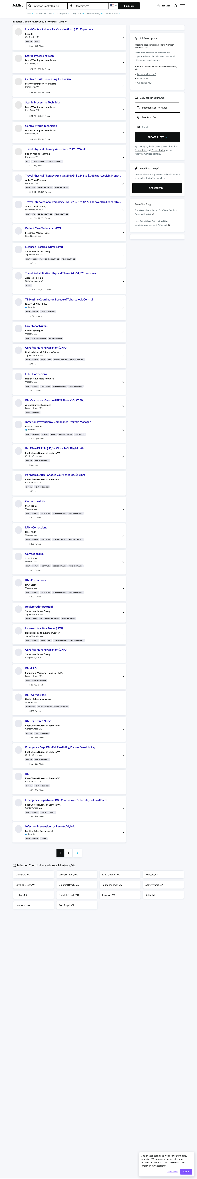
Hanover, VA (108, 894)
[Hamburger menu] (182, 5)
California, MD (144, 82)
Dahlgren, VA (23, 874)
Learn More (172, 1171)
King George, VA (111, 874)
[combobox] (47, 5)
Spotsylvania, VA (154, 884)
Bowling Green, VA (25, 884)
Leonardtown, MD (68, 874)
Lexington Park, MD (146, 74)
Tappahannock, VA (112, 884)
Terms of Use (141, 150)
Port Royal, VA (66, 905)
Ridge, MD (151, 894)
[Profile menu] (176, 6)
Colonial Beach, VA (69, 884)
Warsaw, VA (151, 874)
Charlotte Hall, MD (69, 894)
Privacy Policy (158, 150)
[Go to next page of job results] (77, 853)
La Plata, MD (143, 78)
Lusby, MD (21, 894)
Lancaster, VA (23, 905)
